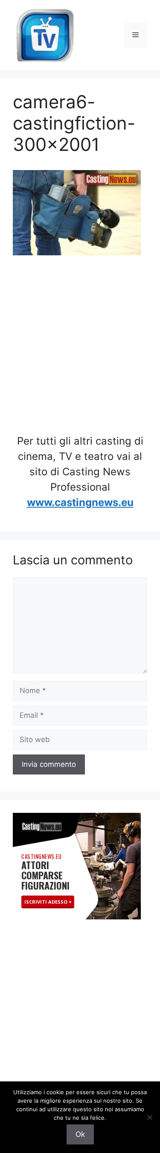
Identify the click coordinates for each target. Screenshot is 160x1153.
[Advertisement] (80, 349)
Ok (80, 1134)
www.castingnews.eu (80, 502)
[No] (149, 1117)
